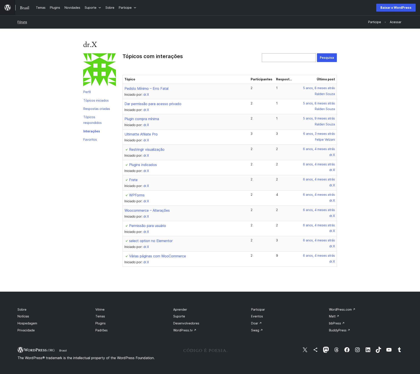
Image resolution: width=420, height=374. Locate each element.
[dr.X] (99, 70)
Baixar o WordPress (395, 7)
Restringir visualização (146, 149)
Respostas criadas (96, 109)
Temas (100, 316)
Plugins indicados (143, 165)
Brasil (63, 350)
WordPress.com (342, 309)
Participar (258, 309)
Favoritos (90, 139)
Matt (334, 316)
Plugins (100, 323)
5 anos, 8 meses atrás (319, 88)
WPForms (137, 195)
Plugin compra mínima (141, 119)
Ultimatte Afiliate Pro (141, 134)
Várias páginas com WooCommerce (157, 256)
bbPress (337, 323)
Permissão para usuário (147, 225)
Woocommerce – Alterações (147, 210)
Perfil (87, 92)
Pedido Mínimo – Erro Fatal (146, 88)
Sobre (22, 309)
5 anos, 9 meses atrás (319, 118)
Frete (133, 180)
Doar (256, 323)
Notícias (23, 316)
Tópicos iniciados (96, 100)
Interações (91, 131)
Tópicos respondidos (92, 120)
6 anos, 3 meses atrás (319, 133)
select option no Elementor (151, 241)
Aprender (180, 309)
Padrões (101, 330)
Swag (257, 330)
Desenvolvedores (186, 323)
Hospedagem (27, 323)
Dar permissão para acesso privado (152, 104)
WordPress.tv (184, 330)
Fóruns (22, 22)
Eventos (257, 316)
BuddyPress (339, 330)
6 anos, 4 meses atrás (319, 149)
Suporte (179, 316)
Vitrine (100, 309)
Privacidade (26, 330)
